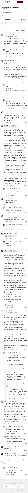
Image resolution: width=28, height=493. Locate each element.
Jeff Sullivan (7, 216)
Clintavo (6, 198)
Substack (7, 490)
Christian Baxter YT (8, 453)
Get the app (20, 486)
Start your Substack (10, 486)
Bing (5, 112)
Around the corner (8, 125)
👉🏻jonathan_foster (8, 60)
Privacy (19, 482)
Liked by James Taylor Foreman (11, 36)
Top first (24, 19)
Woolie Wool (7, 401)
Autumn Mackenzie (8, 34)
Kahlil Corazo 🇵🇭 (9, 100)
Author (7, 51)
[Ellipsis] (26, 35)
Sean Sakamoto (7, 233)
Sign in (25, 2)
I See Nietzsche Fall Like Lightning (10, 7)
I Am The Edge (7, 250)
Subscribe (20, 2)
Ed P (5, 310)
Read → (3, 15)
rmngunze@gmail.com (9, 446)
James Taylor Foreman (4, 9)
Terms (23, 482)
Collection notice (14, 483)
